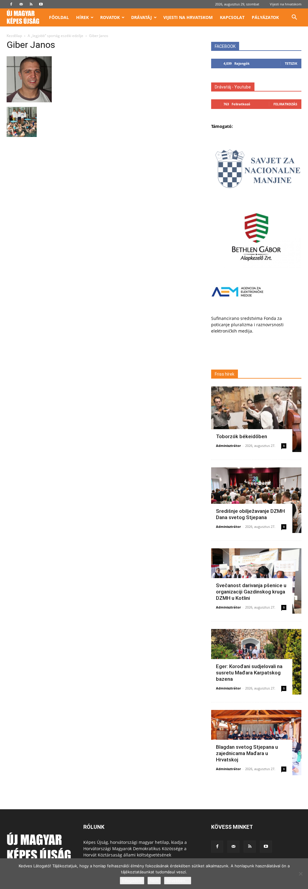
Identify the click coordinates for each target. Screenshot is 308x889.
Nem (154, 880)
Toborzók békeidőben (241, 436)
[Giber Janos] (29, 100)
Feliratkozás (285, 104)
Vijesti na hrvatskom (285, 4)
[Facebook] (11, 4)
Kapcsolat (232, 17)
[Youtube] (40, 4)
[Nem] (300, 874)
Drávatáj (141, 17)
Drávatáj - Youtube (233, 87)
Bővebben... (177, 880)
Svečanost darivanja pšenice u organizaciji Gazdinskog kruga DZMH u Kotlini (251, 591)
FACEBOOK (225, 46)
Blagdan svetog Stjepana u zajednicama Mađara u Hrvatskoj (247, 753)
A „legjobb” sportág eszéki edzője (55, 35)
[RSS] (30, 4)
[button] (294, 18)
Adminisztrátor (228, 445)
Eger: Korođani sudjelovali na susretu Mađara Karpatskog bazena (249, 672)
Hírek (82, 17)
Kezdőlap (14, 35)
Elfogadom (132, 880)
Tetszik (291, 63)
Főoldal (59, 17)
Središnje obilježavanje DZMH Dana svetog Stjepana (250, 514)
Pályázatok (265, 17)
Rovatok (110, 17)
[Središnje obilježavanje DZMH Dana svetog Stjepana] (256, 500)
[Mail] (21, 4)
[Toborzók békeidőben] (256, 419)
